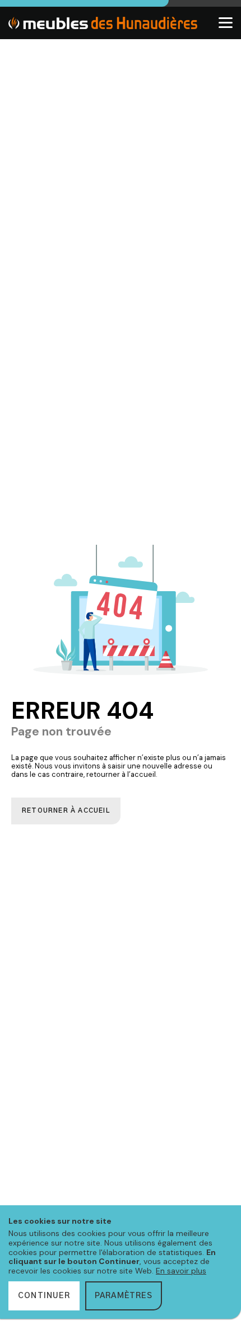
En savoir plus (181, 1271)
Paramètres (123, 1296)
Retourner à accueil (66, 811)
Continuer (44, 1296)
